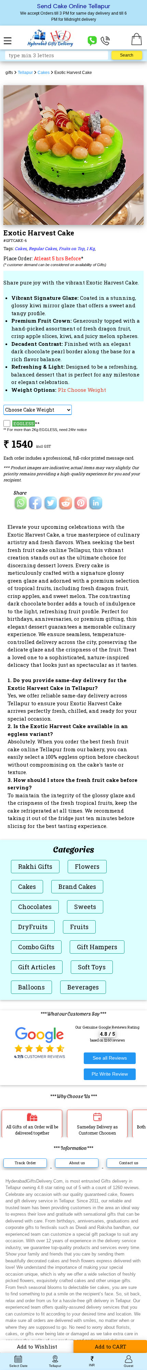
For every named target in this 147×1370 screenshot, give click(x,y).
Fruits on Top (71, 248)
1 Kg (90, 248)
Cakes (21, 248)
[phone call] (105, 40)
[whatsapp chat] (92, 40)
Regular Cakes (43, 248)
